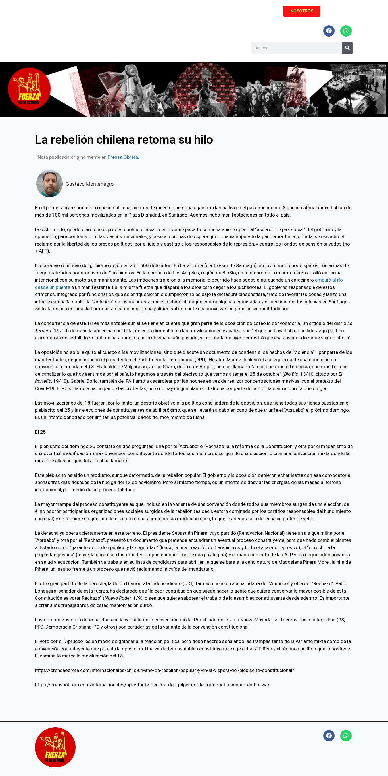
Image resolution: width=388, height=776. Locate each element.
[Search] (347, 48)
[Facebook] (329, 31)
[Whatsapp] (346, 31)
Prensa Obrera (123, 157)
